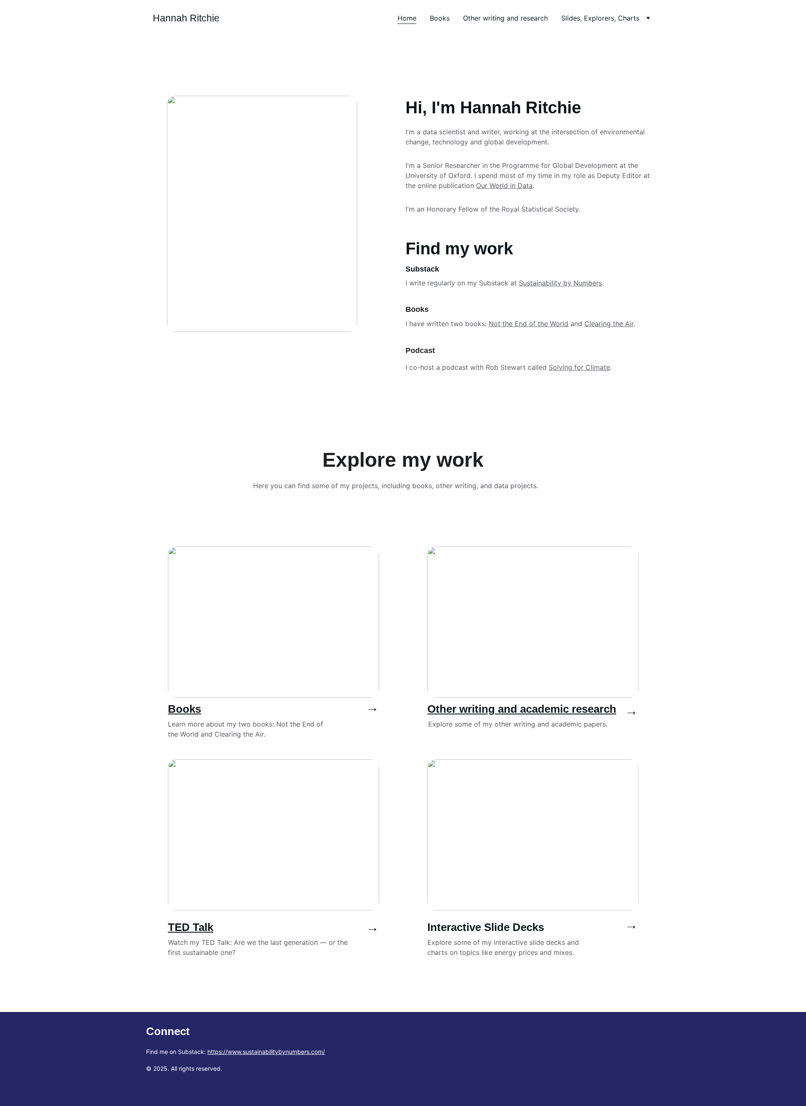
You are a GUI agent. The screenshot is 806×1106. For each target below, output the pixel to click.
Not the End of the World (528, 323)
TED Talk (190, 927)
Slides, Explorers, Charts (600, 18)
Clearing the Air (608, 323)
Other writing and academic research (521, 709)
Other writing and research (505, 18)
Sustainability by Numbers (560, 283)
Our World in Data (504, 185)
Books (440, 18)
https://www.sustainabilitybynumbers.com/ (266, 1051)
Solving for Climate (579, 367)
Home (407, 18)
